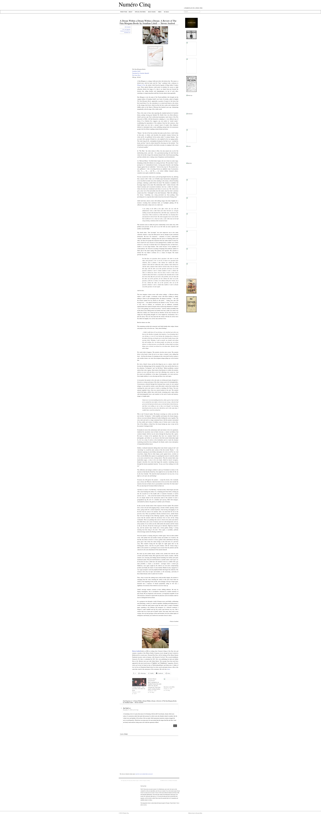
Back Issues (152, 11)
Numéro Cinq (135, 4)
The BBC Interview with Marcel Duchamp (168, 780)
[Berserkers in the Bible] (171, 682)
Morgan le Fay (141, 85)
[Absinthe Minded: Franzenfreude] (156, 685)
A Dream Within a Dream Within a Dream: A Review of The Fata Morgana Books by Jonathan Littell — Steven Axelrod (148, 22)
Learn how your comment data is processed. (144, 774)
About (130, 11)
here (169, 669)
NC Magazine (127, 29)
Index (159, 11)
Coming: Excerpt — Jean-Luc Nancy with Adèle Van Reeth (138, 688)
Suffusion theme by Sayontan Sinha (195, 813)
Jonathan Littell (136, 71)
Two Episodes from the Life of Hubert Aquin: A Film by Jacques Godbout (135, 780)
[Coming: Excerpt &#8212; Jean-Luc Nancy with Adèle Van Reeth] (139, 682)
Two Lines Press (136, 75)
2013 (123, 29)
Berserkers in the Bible (169, 687)
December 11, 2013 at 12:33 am (130, 710)
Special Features (140, 11)
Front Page (123, 11)
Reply (175, 726)
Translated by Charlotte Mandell (140, 73)
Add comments (127, 27)
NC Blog (166, 11)
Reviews (122, 31)
